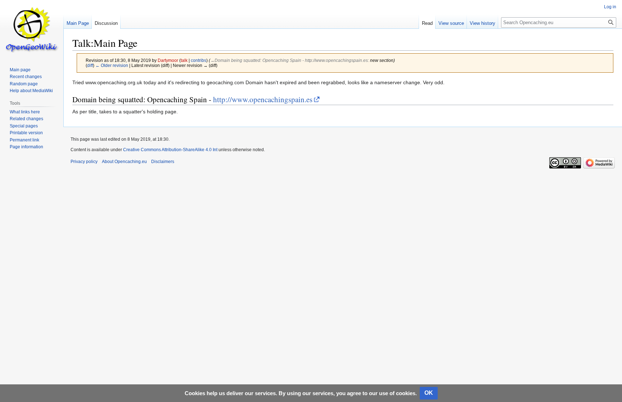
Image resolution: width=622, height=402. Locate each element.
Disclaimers (162, 161)
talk (184, 60)
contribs (198, 60)
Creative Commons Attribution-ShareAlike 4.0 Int (170, 149)
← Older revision (111, 65)
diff (90, 65)
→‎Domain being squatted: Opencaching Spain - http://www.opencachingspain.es (289, 60)
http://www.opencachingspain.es (262, 99)
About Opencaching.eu (124, 161)
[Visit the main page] (31, 29)
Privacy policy (84, 161)
